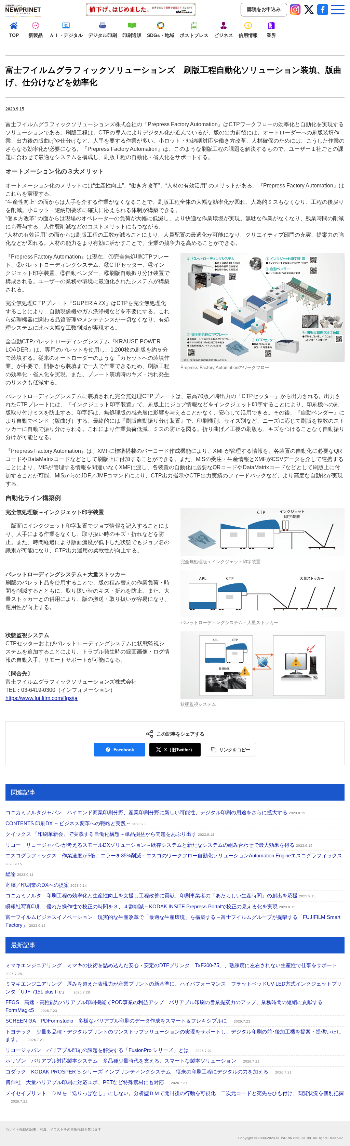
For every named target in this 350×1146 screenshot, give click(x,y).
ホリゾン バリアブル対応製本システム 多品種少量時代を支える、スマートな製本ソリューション (132, 1061)
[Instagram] (295, 9)
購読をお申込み (264, 9)
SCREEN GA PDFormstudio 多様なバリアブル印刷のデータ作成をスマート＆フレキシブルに (127, 1021)
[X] (309, 9)
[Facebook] (322, 9)
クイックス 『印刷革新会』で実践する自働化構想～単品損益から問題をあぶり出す (109, 834)
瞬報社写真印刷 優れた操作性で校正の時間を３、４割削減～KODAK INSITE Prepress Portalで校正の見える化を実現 (150, 906)
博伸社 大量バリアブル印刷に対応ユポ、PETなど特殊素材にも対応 (96, 1082)
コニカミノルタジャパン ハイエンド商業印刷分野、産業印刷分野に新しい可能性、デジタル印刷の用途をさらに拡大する (155, 812)
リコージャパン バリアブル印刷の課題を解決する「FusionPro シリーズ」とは (108, 1050)
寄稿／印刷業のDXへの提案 (46, 885)
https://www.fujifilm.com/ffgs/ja (41, 698)
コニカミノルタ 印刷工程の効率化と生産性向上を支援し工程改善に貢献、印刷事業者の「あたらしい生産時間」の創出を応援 (160, 895)
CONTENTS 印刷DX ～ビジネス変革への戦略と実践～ (76, 823)
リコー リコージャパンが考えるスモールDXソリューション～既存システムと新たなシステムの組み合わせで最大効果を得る (158, 845)
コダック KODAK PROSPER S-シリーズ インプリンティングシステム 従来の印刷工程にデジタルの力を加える (148, 1072)
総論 (19, 874)
